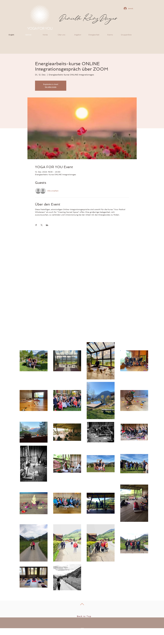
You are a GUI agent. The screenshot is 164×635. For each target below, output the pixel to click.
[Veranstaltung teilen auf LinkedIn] (47, 225)
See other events (50, 87)
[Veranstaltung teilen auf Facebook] (36, 225)
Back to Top (84, 616)
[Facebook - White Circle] (82, 633)
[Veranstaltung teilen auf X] (41, 225)
